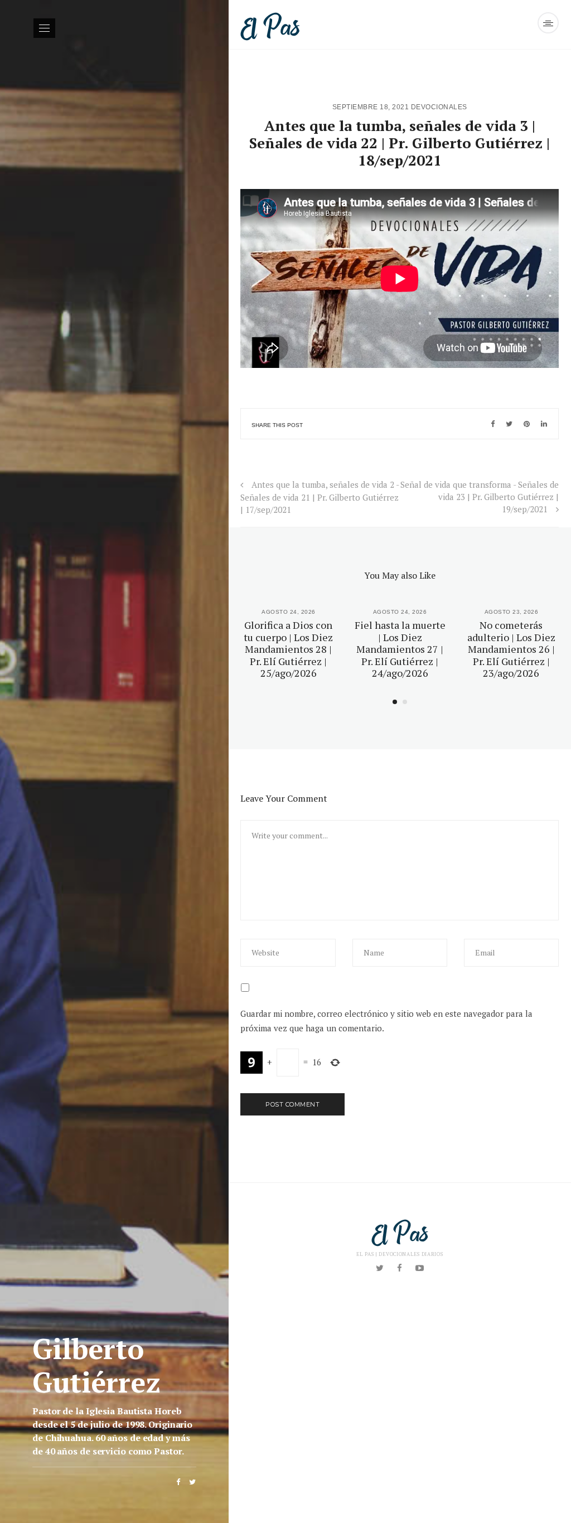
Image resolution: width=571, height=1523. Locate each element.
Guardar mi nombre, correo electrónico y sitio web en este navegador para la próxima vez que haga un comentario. (386, 1021)
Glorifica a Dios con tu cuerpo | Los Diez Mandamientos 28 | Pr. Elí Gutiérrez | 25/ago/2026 (288, 649)
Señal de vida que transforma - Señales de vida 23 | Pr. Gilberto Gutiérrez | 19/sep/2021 (479, 497)
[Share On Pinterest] (526, 424)
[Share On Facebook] (492, 424)
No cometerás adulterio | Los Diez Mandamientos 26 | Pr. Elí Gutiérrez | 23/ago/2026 (511, 649)
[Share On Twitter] (509, 424)
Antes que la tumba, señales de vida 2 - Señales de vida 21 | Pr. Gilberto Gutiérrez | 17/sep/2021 (319, 497)
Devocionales (439, 107)
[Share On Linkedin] (543, 424)
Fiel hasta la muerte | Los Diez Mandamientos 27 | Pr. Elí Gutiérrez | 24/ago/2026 (400, 649)
